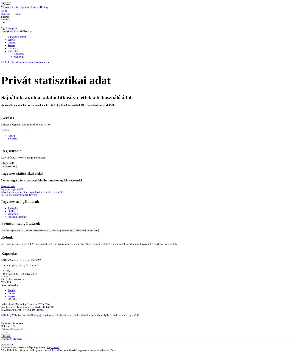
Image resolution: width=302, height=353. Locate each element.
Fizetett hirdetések (13, 137)
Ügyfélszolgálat (9, 28)
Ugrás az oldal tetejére (12, 323)
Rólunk (17, 14)
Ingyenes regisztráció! (12, 189)
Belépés (6, 336)
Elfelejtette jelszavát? (11, 339)
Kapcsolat (6, 14)
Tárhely (11, 39)
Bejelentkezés (9, 166)
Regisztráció (8, 163)
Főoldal (5, 62)
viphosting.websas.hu (62, 230)
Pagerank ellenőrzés (29, 7)
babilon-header (42, 62)
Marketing (19, 56)
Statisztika (13, 51)
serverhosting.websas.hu (37, 230)
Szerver (11, 45)
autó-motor (28, 62)
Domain (12, 42)
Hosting (44, 7)
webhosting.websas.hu (13, 230)
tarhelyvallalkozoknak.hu (86, 230)
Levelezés (12, 48)
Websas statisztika (10, 7)
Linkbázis (19, 54)
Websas (6, 4)
